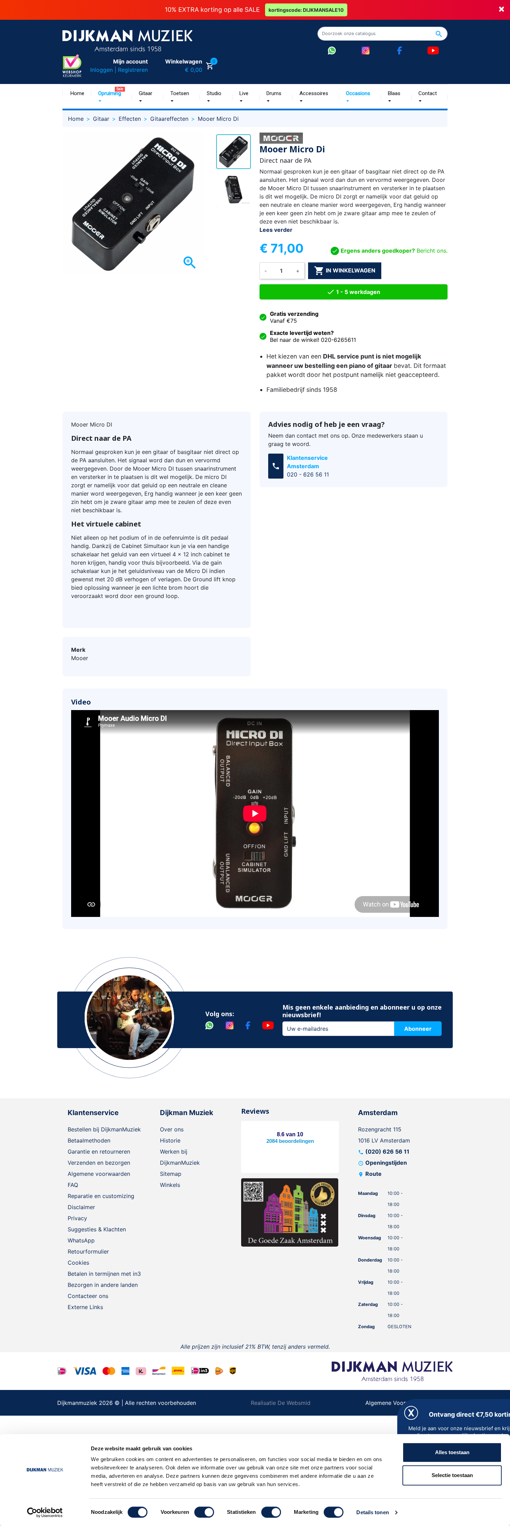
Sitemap (170, 1173)
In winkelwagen (344, 270)
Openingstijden (386, 1162)
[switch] (204, 1512)
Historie (170, 1140)
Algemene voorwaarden (99, 1173)
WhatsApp (81, 1240)
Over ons (172, 1129)
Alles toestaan (452, 1452)
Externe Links (85, 1307)
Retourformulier (88, 1251)
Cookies (78, 1262)
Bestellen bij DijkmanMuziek (104, 1129)
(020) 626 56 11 (387, 1151)
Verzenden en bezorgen (99, 1162)
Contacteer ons (88, 1295)
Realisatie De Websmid (281, 1402)
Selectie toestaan (452, 1475)
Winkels (170, 1184)
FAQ (73, 1184)
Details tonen (372, 1512)
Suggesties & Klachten (97, 1229)
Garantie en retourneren (99, 1151)
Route (373, 1173)
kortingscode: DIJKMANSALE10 (306, 10)
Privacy (77, 1218)
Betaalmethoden (89, 1140)
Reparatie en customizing (101, 1195)
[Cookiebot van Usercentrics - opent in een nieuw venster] (45, 1512)
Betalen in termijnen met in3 (104, 1273)
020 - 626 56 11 (308, 474)
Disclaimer (81, 1207)
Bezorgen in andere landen (103, 1284)
